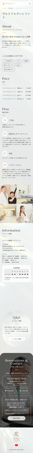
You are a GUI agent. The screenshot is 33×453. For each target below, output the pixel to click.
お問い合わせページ (7, 127)
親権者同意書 (13, 407)
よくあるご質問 (16, 339)
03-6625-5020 (8, 248)
